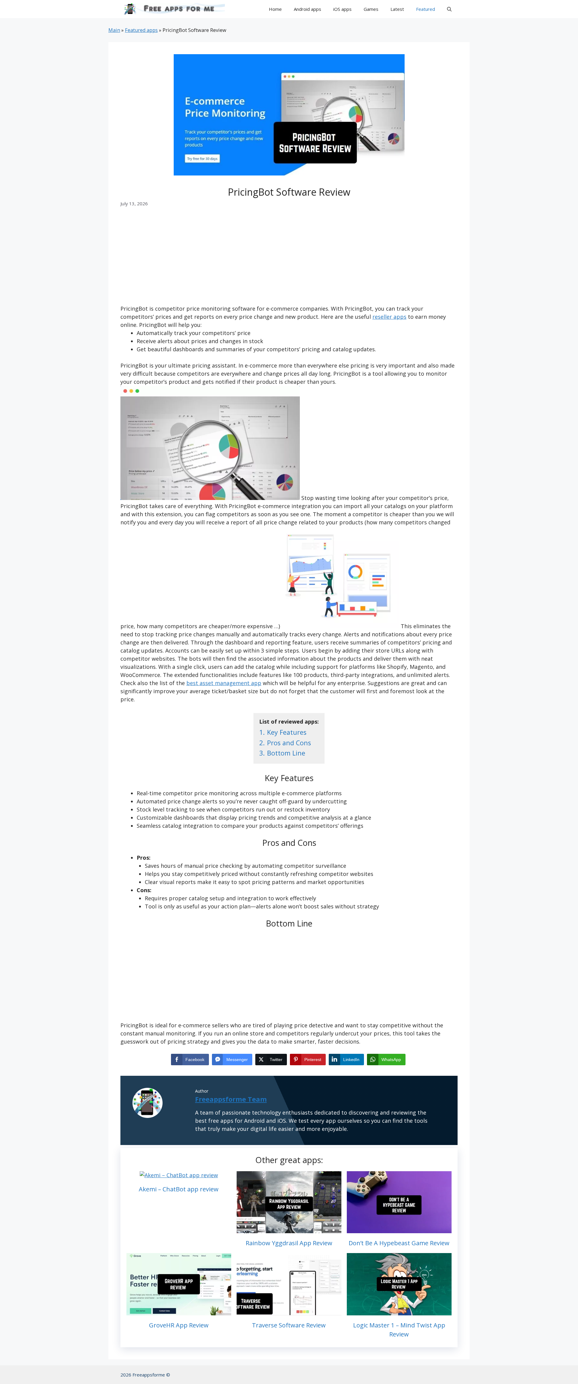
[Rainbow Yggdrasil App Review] (289, 1229)
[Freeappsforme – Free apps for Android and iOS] (172, 9)
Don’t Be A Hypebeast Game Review (399, 1243)
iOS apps (342, 9)
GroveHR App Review (179, 1325)
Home (275, 9)
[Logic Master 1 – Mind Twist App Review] (399, 1311)
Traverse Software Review (289, 1325)
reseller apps (389, 316)
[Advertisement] (289, 260)
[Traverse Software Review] (289, 1311)
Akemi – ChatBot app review (179, 1189)
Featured (425, 9)
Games (371, 9)
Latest (397, 9)
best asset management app (223, 683)
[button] (449, 9)
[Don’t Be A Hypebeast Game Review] (399, 1229)
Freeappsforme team (231, 1098)
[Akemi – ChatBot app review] (179, 1175)
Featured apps (141, 30)
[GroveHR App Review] (178, 1311)
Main (114, 30)
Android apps (307, 9)
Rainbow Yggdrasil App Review (289, 1243)
